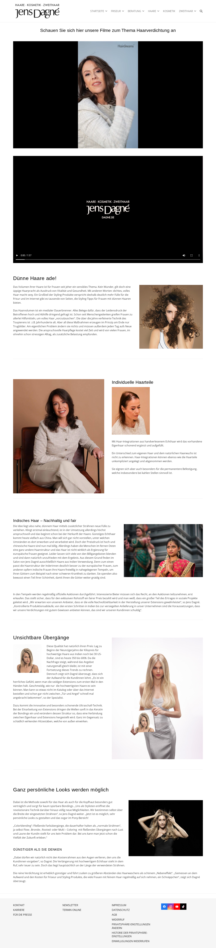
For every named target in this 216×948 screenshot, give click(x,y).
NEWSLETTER (70, 905)
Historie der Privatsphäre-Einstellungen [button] (130, 934)
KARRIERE (19, 910)
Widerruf (118, 919)
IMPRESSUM (119, 905)
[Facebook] (164, 906)
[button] (106, 11)
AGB (114, 914)
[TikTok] (183, 906)
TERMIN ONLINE (71, 910)
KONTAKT (19, 905)
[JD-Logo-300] (37, 11)
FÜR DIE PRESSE (22, 914)
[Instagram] (170, 906)
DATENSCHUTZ (121, 910)
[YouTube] (177, 906)
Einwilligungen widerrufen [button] (130, 941)
